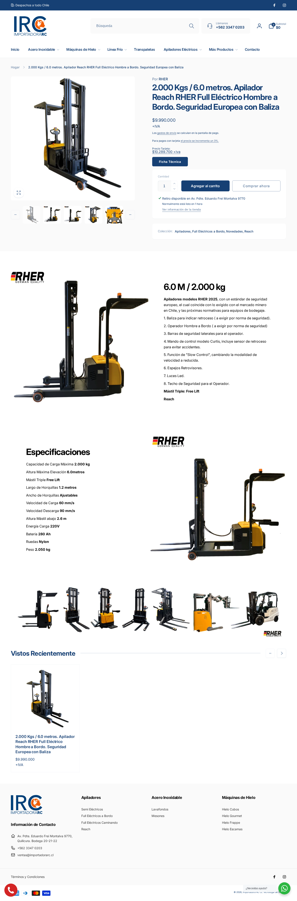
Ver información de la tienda (181, 209)
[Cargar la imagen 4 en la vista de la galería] (93, 215)
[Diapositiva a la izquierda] (15, 214)
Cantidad (163, 176)
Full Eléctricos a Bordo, (208, 231)
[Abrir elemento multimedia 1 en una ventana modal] (73, 138)
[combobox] (144, 26)
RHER (160, 79)
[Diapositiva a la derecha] (130, 214)
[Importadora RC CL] (26, 812)
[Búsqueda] (191, 26)
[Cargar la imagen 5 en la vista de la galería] (114, 215)
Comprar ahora (256, 186)
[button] (277, 26)
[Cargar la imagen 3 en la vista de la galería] (73, 215)
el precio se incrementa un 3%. (200, 140)
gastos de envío (166, 133)
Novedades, (235, 231)
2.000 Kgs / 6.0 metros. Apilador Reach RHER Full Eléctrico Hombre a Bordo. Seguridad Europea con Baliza (45, 744)
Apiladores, (183, 231)
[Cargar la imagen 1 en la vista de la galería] (31, 215)
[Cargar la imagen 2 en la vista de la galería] (52, 215)
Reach (248, 231)
